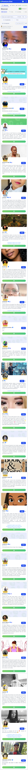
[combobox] (20, 20)
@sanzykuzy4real (5, 415)
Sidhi (3, 130)
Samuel (4, 565)
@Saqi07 (3, 109)
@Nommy (4, 50)
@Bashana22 (4, 729)
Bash (3, 728)
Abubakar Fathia (6, 477)
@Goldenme (4, 545)
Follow (23, 49)
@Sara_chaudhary (5, 658)
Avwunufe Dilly (5, 162)
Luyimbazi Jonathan (7, 327)
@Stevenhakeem (5, 623)
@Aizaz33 (4, 443)
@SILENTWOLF (5, 761)
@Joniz (3, 328)
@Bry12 (3, 512)
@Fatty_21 (4, 478)
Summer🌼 (5, 266)
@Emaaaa (4, 381)
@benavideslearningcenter (7, 85)
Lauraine (4, 197)
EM (3, 380)
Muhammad (5, 348)
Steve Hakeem (5, 622)
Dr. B (3, 83)
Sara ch (4, 657)
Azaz (3, 442)
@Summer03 (4, 268)
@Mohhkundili (4, 349)
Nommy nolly (5, 49)
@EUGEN (4, 693)
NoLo (3, 232)
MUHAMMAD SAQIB (7, 108)
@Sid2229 (4, 131)
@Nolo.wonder (5, 233)
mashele (4, 692)
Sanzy (3, 414)
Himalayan (4, 593)
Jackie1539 (5, 301)
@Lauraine (4, 198)
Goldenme (4, 544)
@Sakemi (4, 566)
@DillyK (3, 163)
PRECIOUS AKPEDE (7, 760)
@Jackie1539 (4, 302)
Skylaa (3, 511)
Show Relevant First (20, 23)
